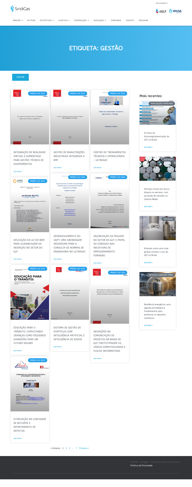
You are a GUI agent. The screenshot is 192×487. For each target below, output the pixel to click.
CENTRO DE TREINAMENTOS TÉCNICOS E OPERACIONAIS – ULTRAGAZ (109, 156)
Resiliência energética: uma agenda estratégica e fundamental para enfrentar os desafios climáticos (157, 311)
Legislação (99, 20)
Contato (130, 20)
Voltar (20, 77)
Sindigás (17, 20)
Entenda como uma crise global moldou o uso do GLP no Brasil (156, 251)
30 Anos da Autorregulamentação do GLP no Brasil (156, 136)
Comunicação (80, 20)
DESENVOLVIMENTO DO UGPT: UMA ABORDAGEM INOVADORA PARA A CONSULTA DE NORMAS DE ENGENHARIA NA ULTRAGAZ (70, 244)
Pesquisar (143, 20)
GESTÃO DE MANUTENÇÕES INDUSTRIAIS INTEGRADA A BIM (69, 156)
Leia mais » (18, 172)
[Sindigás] (20, 9)
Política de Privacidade (141, 465)
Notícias (31, 20)
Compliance (116, 20)
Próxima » (84, 448)
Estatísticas (46, 20)
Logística (63, 20)
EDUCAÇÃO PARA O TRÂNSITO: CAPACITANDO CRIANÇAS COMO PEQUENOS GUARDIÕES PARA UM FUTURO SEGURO (30, 335)
